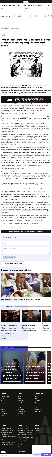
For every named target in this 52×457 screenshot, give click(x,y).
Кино (36, 402)
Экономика (3, 405)
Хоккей (19, 398)
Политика (3, 402)
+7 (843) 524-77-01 (27, 428)
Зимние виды (21, 409)
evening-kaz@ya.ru (8, 430)
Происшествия (4, 407)
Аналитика (3, 417)
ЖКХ (2, 400)
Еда (36, 407)
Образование (9, 23)
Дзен (36, 434)
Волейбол (20, 400)
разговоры (25, 117)
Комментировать (9, 257)
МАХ (36, 439)
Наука (2, 411)
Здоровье (37, 400)
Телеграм (37, 432)
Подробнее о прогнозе (5, 16)
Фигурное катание (22, 407)
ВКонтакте (37, 428)
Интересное (21, 413)
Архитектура (38, 409)
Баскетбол (20, 402)
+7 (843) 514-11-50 (9, 428)
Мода (36, 396)
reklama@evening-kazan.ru (27, 430)
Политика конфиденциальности (8, 444)
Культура (3, 409)
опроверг (16, 120)
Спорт (20, 393)
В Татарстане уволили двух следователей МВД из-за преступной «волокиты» (29, 325)
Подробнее (37, 454)
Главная (3, 23)
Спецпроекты (38, 411)
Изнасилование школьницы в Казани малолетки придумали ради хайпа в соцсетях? (9, 325)
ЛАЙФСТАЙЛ (6, 347)
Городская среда (5, 396)
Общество (3, 398)
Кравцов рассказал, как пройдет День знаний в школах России (11, 5)
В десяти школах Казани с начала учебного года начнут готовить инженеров (20, 299)
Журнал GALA (39, 393)
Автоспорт (20, 405)
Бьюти (36, 398)
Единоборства (21, 411)
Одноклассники (38, 437)
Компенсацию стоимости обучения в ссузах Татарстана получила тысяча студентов (33, 6)
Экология (3, 415)
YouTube (37, 430)
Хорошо (46, 454)
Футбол (19, 396)
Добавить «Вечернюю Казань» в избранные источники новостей (26, 231)
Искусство (37, 405)
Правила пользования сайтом (8, 442)
